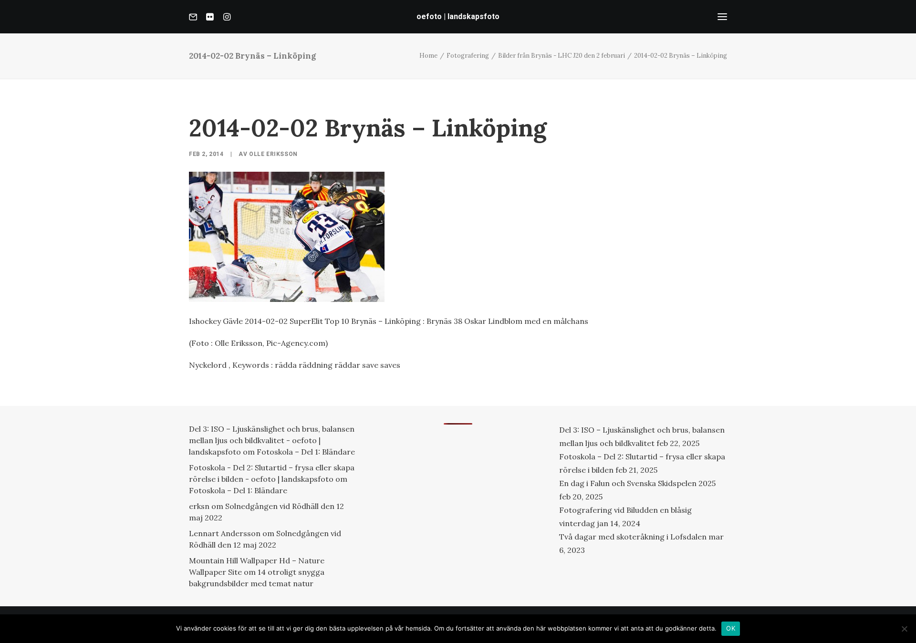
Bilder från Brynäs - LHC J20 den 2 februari (561, 56)
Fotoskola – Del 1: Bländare (306, 451)
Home (428, 56)
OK (730, 628)
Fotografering (468, 56)
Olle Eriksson (273, 154)
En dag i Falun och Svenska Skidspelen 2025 (637, 483)
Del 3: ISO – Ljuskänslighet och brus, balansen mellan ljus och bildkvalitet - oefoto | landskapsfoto (271, 440)
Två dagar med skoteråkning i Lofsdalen (633, 536)
